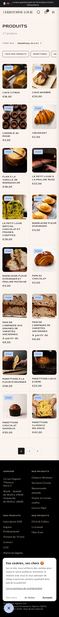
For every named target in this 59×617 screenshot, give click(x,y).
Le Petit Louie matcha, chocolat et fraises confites (12, 229)
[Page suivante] (37, 451)
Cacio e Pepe (39, 508)
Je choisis (29, 597)
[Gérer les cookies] (9, 608)
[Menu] (53, 12)
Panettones (40, 54)
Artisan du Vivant (13, 537)
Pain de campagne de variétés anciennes (41, 327)
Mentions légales (13, 553)
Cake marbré (41, 92)
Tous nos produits (16, 54)
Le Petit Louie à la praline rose (43, 178)
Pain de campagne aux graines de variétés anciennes (12, 328)
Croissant (39, 133)
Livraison (37, 527)
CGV (6, 547)
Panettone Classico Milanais (40, 425)
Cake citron (11, 92)
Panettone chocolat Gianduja (10, 425)
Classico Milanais (42, 478)
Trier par (8, 43)
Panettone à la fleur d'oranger (14, 380)
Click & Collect (40, 522)
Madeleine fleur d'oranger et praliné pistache (14, 278)
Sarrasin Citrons (41, 483)
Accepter (47, 597)
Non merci (11, 597)
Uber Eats (37, 532)
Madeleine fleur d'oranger (44, 224)
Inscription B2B (12, 522)
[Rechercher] (38, 12)
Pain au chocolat (39, 277)
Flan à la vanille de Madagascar (11, 179)
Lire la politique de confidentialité (24, 588)
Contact (8, 542)
